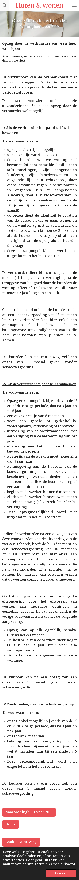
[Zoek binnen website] (4, 5)
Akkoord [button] (60, 873)
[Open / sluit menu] (74, 5)
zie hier (19, 60)
